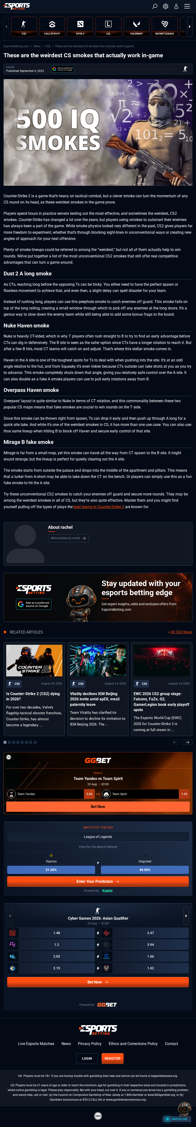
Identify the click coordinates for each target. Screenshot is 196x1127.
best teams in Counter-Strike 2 (99, 507)
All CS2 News (181, 632)
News (37, 46)
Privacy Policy (90, 1043)
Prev (6, 27)
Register (112, 1058)
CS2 (47, 46)
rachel (10, 67)
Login (87, 1058)
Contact (171, 1043)
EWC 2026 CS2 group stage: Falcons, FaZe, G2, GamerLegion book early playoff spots (161, 701)
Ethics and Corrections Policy (133, 1043)
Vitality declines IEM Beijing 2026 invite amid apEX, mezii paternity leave (95, 699)
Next (189, 27)
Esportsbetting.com (16, 46)
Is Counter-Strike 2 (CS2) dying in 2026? (33, 696)
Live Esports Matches (36, 1043)
